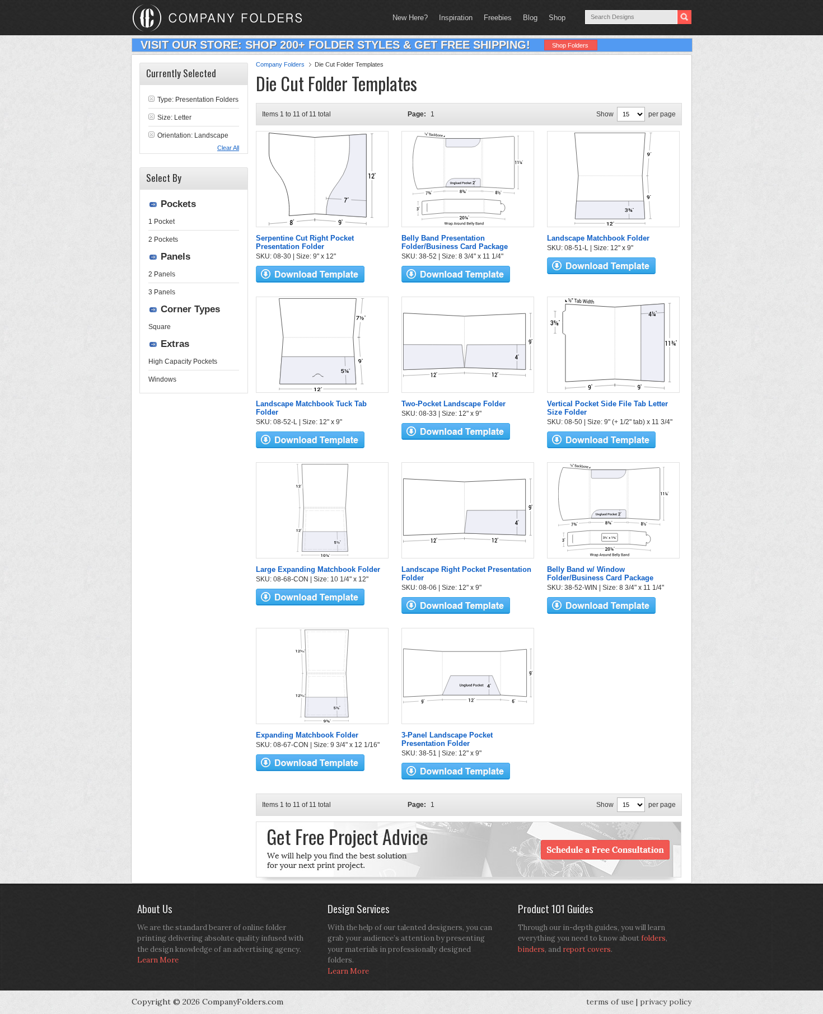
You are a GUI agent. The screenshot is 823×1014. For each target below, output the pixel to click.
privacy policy (665, 1002)
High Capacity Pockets (182, 361)
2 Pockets (163, 239)
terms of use (610, 1002)
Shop (554, 17)
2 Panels (161, 274)
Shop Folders (570, 45)
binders (531, 949)
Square (159, 327)
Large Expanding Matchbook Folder (318, 569)
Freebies (495, 17)
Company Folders (280, 64)
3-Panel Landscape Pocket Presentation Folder (447, 739)
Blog (530, 17)
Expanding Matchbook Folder (307, 735)
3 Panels (161, 292)
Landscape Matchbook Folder (598, 238)
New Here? (410, 17)
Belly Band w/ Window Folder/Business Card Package (600, 573)
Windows (162, 379)
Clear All (228, 147)
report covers (587, 949)
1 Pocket (161, 222)
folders (653, 938)
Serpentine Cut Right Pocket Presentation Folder (305, 242)
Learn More (158, 960)
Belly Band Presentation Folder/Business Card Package (454, 242)
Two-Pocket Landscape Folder (453, 404)
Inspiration (456, 17)
